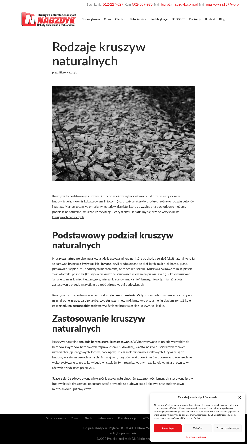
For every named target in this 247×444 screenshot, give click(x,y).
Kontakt (210, 19)
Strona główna (91, 19)
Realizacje (195, 19)
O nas (107, 19)
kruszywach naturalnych (68, 217)
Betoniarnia (105, 418)
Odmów (198, 428)
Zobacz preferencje (227, 428)
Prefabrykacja (159, 19)
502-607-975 (142, 4)
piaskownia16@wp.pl (222, 4)
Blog (222, 19)
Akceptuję (168, 428)
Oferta (88, 418)
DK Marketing (141, 438)
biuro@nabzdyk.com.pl (179, 4)
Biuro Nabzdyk (68, 72)
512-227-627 (113, 4)
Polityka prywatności (196, 437)
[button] (240, 397)
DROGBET (178, 19)
